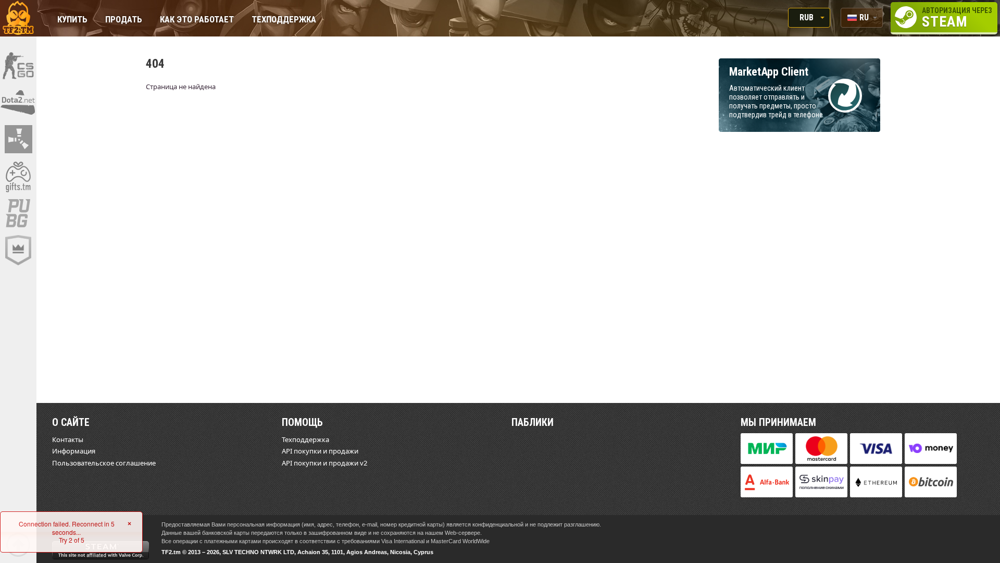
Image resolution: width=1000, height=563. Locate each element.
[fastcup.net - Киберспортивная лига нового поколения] (18, 250)
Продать (123, 20)
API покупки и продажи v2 (324, 463)
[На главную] (18, 18)
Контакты (67, 439)
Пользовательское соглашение (104, 463)
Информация (73, 451)
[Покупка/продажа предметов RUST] (18, 139)
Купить (72, 20)
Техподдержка (284, 20)
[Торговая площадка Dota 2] (18, 102)
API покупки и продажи (320, 451)
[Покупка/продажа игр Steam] (18, 176)
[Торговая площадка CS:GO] (18, 65)
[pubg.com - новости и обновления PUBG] (18, 213)
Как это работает (197, 20)
